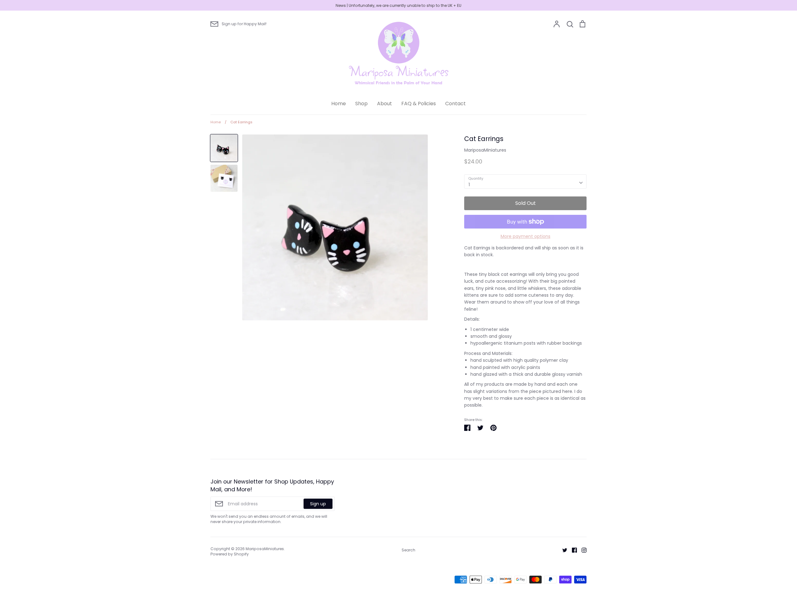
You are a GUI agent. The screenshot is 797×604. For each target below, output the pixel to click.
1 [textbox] (469, 185)
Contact (455, 103)
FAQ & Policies (418, 103)
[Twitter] (562, 550)
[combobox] (525, 181)
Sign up (318, 504)
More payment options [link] (525, 236)
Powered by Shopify (229, 554)
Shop (361, 103)
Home (338, 103)
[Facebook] (572, 550)
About (384, 103)
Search (408, 550)
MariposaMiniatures (485, 150)
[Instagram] (582, 550)
